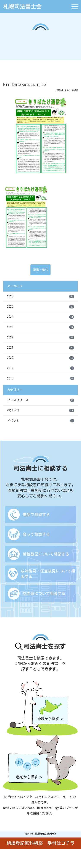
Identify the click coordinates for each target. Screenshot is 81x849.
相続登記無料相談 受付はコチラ (40, 843)
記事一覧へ (40, 269)
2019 (40, 367)
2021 (40, 347)
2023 (40, 327)
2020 (40, 357)
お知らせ (40, 410)
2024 (40, 316)
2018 (40, 378)
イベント (40, 420)
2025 (40, 306)
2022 (40, 337)
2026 (40, 296)
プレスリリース (40, 400)
